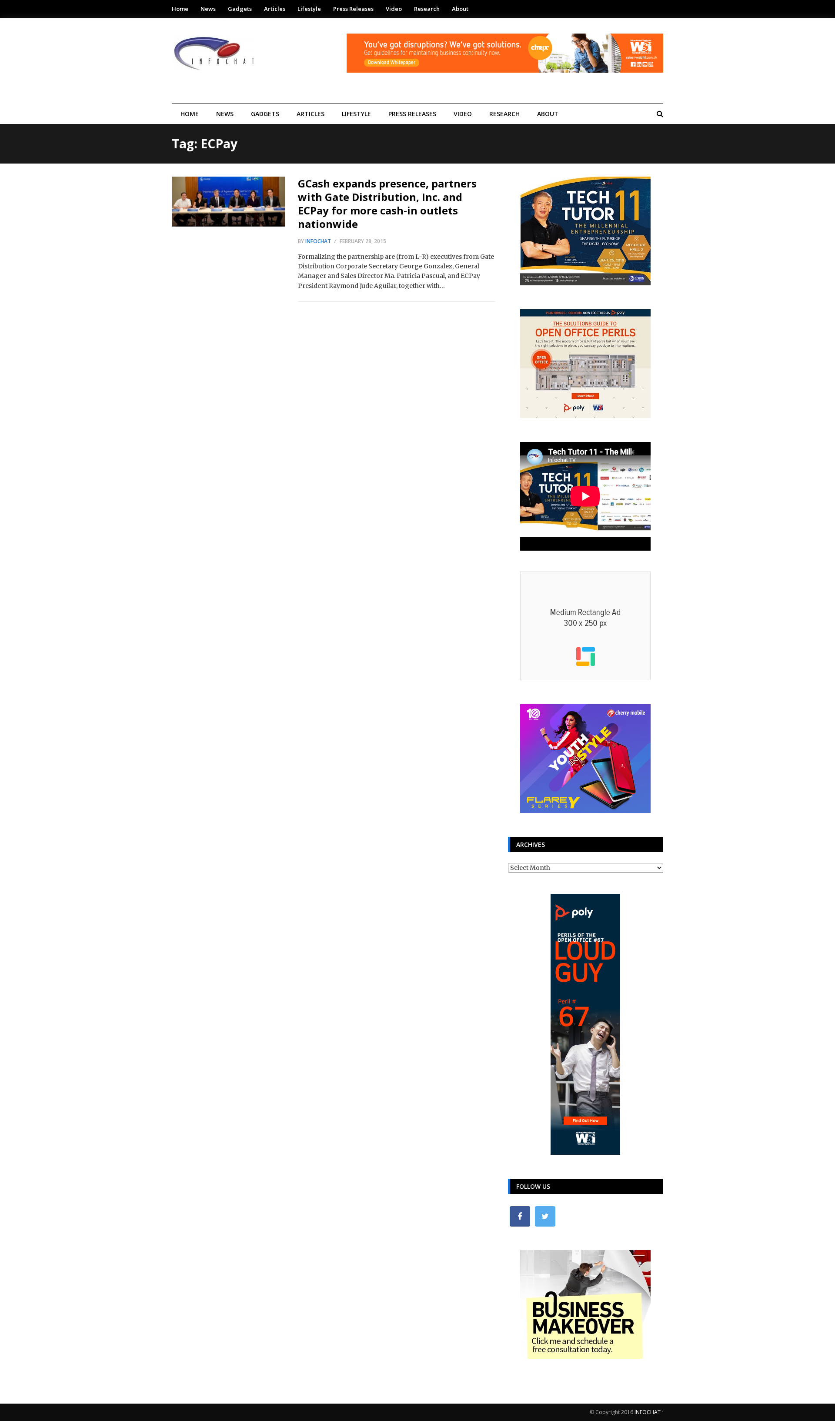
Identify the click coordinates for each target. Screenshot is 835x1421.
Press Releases (353, 9)
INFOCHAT (648, 1412)
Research (427, 9)
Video (394, 9)
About (460, 9)
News (208, 9)
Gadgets (240, 9)
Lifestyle (309, 9)
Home (180, 9)
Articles (274, 9)
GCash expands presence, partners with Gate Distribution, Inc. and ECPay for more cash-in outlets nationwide (387, 203)
